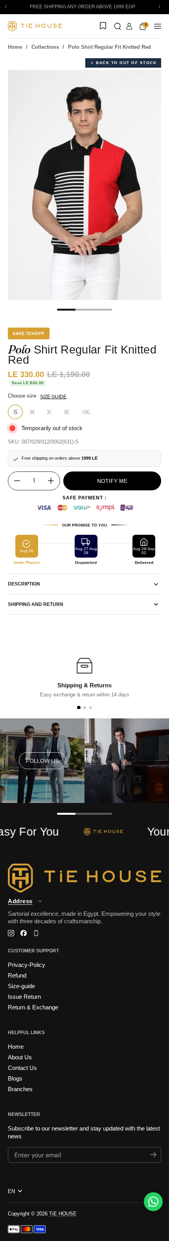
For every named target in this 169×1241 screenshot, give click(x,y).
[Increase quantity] (54, 481)
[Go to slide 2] (84, 707)
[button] (117, 26)
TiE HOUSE (63, 1214)
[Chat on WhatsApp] (153, 1201)
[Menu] (157, 26)
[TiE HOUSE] (35, 26)
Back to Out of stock (126, 63)
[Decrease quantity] (14, 481)
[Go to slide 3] (90, 707)
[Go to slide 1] (78, 707)
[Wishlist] (102, 26)
